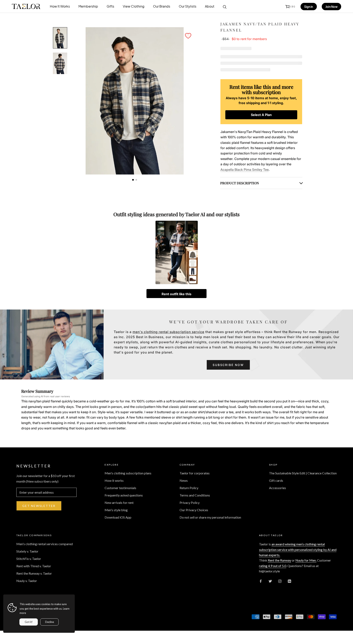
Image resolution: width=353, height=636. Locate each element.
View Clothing (133, 6)
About (209, 6)
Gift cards (276, 480)
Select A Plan (261, 115)
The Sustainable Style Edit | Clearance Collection (303, 473)
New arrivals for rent (119, 502)
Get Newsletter (39, 506)
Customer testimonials (120, 488)
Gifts (110, 6)
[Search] (225, 6)
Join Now (331, 6)
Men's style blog (116, 510)
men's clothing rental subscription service (168, 332)
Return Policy (189, 488)
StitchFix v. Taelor (28, 559)
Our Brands (161, 6)
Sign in (308, 6)
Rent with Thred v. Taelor (33, 566)
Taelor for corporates (195, 473)
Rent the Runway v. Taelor (34, 573)
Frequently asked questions (124, 495)
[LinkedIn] (289, 580)
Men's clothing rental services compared (44, 544)
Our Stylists (187, 6)
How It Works (60, 6)
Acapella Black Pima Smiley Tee (244, 170)
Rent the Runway (279, 560)
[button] (188, 36)
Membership (88, 6)
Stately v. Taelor (27, 551)
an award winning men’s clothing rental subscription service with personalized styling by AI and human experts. (297, 549)
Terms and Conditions (195, 495)
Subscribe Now (228, 365)
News (184, 480)
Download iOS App (118, 517)
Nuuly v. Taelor (26, 581)
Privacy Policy (190, 502)
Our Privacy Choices (194, 510)
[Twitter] (270, 580)
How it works (114, 480)
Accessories (277, 488)
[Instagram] (280, 580)
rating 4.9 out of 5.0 (272, 566)
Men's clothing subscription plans (128, 473)
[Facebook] (260, 580)
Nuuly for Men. (305, 560)
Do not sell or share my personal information (210, 517)
